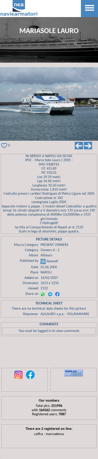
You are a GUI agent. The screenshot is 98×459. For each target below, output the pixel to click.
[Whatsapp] (43, 294)
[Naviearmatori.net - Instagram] (18, 379)
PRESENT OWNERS (54, 245)
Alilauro (46, 255)
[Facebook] (57, 294)
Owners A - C (50, 250)
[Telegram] (50, 294)
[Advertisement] (49, 353)
